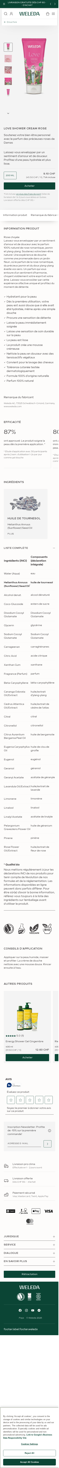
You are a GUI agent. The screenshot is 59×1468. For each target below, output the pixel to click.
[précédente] (50, 4)
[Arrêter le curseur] (4, 4)
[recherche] (6, 14)
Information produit (15, 215)
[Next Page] (8, 113)
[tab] (8, 47)
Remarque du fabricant (45, 215)
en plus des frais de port (28, 194)
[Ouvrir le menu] (53, 14)
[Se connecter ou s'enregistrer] (11, 14)
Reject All (29, 1453)
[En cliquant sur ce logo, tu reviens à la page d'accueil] (30, 14)
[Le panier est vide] (48, 14)
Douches (12, 22)
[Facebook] (20, 1310)
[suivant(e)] (54, 4)
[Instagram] (26, 1310)
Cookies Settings (29, 1444)
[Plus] (9, 929)
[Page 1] (8, 47)
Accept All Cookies (29, 1462)
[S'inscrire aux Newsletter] (47, 1143)
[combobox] (10, 175)
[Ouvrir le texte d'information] (49, 1131)
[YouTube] (33, 1310)
